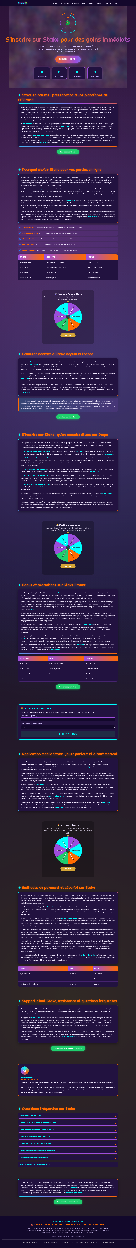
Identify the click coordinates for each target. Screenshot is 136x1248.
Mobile (91, 3)
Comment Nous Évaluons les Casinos (88, 1242)
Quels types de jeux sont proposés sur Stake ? (37, 1130)
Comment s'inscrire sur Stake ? (31, 1116)
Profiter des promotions (68, 687)
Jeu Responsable (108, 1242)
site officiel (44, 143)
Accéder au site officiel (68, 417)
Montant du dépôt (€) (29, 716)
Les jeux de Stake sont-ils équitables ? (34, 1157)
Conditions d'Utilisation (49, 1242)
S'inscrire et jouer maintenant (68, 1202)
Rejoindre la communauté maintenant (68, 1048)
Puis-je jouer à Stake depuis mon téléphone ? (36, 1143)
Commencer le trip (68, 59)
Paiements (99, 3)
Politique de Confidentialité (31, 1242)
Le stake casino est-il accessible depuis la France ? (38, 1123)
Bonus (84, 3)
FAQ (115, 3)
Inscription (75, 3)
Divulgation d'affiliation (66, 1242)
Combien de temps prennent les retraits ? (35, 1136)
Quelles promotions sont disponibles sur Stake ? (37, 1150)
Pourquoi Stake (65, 3)
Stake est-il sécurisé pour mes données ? (35, 1164)
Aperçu (54, 3)
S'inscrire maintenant (68, 152)
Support (108, 3)
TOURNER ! (68, 335)
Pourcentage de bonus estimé (32, 724)
